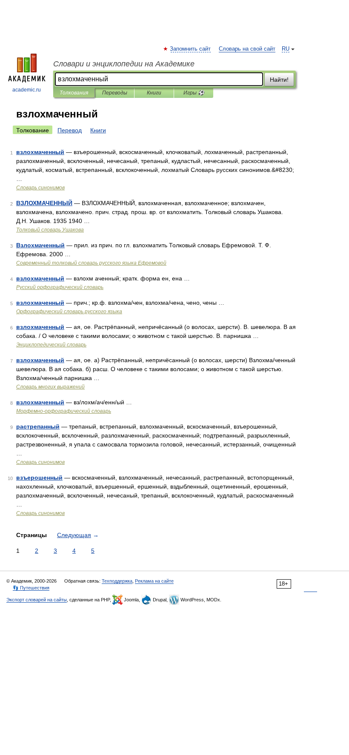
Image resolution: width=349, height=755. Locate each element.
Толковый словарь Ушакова (50, 230)
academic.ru (26, 90)
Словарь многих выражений (50, 387)
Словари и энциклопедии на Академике (124, 64)
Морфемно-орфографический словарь (63, 411)
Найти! (279, 79)
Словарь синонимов (40, 188)
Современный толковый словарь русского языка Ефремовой (91, 263)
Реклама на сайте (154, 580)
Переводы (114, 93)
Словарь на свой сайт (247, 49)
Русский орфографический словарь (59, 287)
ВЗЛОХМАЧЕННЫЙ (44, 203)
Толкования (74, 93)
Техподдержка (117, 580)
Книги (154, 93)
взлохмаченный (40, 152)
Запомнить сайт (191, 49)
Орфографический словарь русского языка (69, 312)
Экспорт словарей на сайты (36, 599)
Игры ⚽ (193, 93)
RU (285, 49)
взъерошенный (39, 477)
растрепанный (38, 426)
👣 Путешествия (31, 587)
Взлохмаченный (40, 245)
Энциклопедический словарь (51, 345)
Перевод (69, 130)
